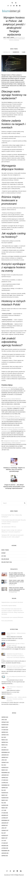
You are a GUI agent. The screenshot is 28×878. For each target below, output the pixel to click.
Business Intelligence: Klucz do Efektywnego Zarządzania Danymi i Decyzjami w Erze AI (13, 418)
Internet (3, 553)
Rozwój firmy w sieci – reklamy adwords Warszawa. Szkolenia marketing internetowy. (16, 699)
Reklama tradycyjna (6, 562)
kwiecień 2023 (4, 767)
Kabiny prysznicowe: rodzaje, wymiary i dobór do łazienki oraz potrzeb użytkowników (17, 589)
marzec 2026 (4, 727)
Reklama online (5, 559)
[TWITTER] (14, 5)
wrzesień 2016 (4, 853)
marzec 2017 (4, 838)
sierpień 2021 (4, 787)
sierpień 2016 (4, 855)
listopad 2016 (4, 848)
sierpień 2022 (4, 777)
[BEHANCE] (20, 5)
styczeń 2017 (4, 843)
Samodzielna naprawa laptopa (8, 605)
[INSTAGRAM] (17, 5)
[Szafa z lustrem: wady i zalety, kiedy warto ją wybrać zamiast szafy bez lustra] (4, 581)
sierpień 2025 (4, 732)
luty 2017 (3, 840)
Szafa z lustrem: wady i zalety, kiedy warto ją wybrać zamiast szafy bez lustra (16, 582)
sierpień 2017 (4, 825)
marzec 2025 (4, 740)
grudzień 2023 (4, 750)
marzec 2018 (4, 808)
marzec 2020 (4, 800)
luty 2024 (3, 747)
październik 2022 (5, 772)
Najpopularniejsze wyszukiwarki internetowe (12, 602)
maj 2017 (3, 833)
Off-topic (3, 556)
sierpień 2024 (4, 742)
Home (4, 37)
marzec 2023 (4, 770)
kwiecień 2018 (4, 805)
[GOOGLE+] (11, 5)
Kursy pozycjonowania (7, 620)
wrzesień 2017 (4, 823)
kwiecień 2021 (4, 792)
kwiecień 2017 (4, 835)
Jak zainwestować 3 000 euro (8, 526)
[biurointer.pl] (14, 11)
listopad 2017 (4, 818)
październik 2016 (5, 850)
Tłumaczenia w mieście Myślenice (12, 398)
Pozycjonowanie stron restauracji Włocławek (12, 617)
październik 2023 (5, 752)
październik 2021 (5, 785)
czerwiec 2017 (4, 830)
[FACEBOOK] (8, 5)
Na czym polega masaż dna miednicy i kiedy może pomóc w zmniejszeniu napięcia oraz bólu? (17, 574)
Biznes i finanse (10, 37)
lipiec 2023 (4, 760)
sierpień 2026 (4, 717)
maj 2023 (3, 765)
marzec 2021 (4, 795)
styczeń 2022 (4, 780)
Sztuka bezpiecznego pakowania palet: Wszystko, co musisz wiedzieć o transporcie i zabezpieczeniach (13, 429)
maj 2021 (3, 790)
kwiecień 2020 (4, 797)
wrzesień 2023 (5, 755)
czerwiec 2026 (5, 722)
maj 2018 (3, 802)
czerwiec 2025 (5, 734)
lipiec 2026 (4, 719)
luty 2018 (3, 810)
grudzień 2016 (4, 845)
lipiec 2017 (3, 828)
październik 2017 (5, 820)
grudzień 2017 (4, 815)
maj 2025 (3, 737)
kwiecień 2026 (4, 724)
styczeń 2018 (4, 813)
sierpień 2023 (4, 757)
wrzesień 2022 (5, 775)
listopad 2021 (4, 782)
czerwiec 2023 (5, 762)
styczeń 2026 (4, 729)
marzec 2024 (4, 745)
